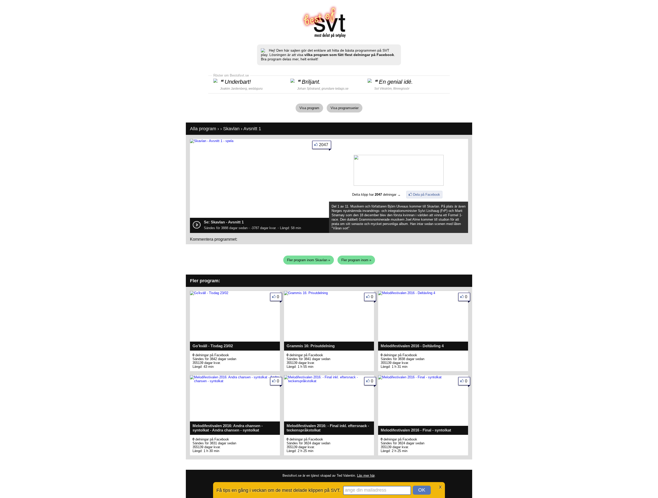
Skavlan (231, 128)
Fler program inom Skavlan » (308, 260)
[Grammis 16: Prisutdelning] (306, 293)
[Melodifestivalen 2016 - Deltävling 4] (406, 293)
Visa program (309, 108)
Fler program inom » (356, 260)
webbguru (256, 88)
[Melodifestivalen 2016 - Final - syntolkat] (410, 377)
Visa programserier (345, 108)
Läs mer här (365, 475)
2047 (323, 145)
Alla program (203, 128)
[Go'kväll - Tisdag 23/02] (209, 293)
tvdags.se (342, 88)
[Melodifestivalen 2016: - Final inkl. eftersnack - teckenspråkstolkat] (329, 381)
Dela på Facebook (426, 194)
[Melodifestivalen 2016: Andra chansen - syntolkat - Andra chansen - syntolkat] (235, 381)
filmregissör (401, 88)
